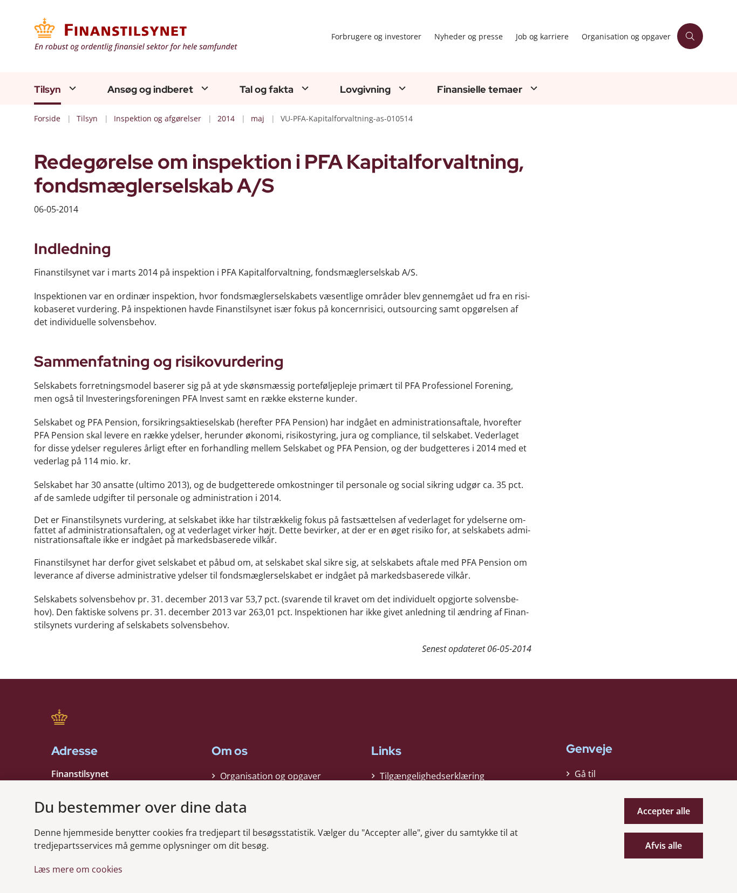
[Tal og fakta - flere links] (304, 88)
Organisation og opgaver (270, 776)
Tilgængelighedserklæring (432, 776)
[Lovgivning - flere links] (401, 88)
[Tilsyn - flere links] (71, 88)
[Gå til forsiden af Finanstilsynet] (179, 36)
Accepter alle (663, 811)
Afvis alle (663, 845)
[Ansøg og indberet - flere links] (203, 88)
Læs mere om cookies (78, 869)
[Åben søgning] (690, 36)
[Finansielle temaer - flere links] (532, 88)
